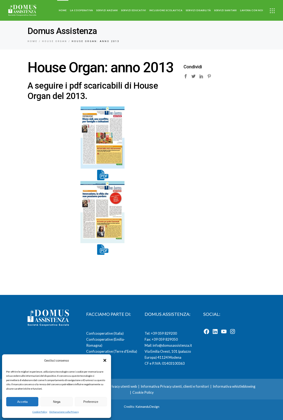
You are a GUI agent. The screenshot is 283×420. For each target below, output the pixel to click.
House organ (54, 41)
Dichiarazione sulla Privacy (64, 411)
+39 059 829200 (163, 333)
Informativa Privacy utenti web (113, 386)
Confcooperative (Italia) (105, 333)
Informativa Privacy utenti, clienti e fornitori (175, 386)
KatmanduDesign (147, 406)
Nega (56, 401)
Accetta (22, 401)
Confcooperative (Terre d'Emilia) (111, 351)
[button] (105, 360)
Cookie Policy (39, 411)
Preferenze (90, 401)
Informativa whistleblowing (234, 386)
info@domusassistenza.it (172, 345)
